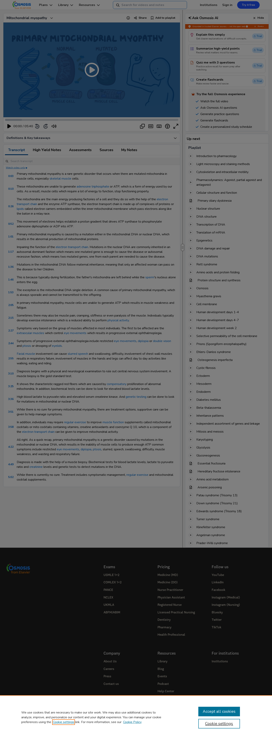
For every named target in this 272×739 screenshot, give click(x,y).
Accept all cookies (219, 711)
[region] (136, 717)
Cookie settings (63, 722)
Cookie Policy (132, 722)
